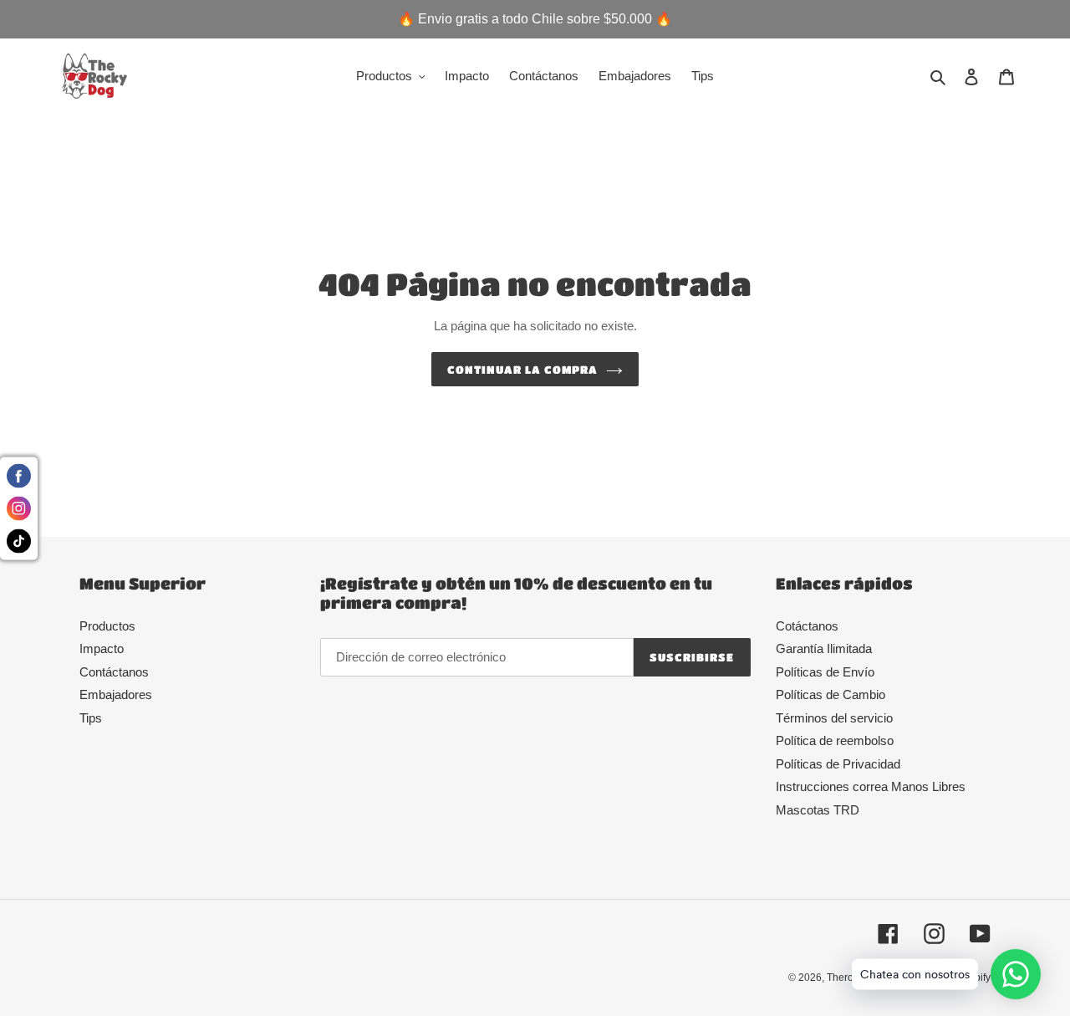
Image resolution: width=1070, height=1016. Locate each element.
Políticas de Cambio (830, 694)
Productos (107, 626)
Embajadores (115, 694)
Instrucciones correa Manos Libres (871, 786)
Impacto (101, 648)
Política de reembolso (835, 740)
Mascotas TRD (817, 810)
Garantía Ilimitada (824, 648)
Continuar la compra (523, 369)
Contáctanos (114, 672)
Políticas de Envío (825, 672)
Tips (90, 718)
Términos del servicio (834, 718)
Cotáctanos (807, 626)
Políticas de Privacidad (838, 764)
